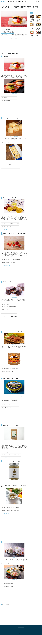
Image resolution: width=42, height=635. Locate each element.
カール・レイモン (6, 374)
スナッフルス (5, 229)
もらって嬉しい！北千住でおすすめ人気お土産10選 (38, 20)
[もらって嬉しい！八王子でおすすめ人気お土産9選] (32, 24)
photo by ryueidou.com (14, 297)
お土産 (11, 1)
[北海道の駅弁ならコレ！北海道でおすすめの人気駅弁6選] (32, 32)
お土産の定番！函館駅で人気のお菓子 (8, 31)
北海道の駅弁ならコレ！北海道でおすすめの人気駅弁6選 (32, 36)
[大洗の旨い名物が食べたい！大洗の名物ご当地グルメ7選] (38, 24)
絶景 (25, 1)
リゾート (19, 1)
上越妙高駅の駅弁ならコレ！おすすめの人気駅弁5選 (38, 36)
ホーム (8, 1)
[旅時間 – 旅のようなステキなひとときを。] (3, 1)
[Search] (40, 1)
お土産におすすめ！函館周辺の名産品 (8, 32)
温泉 (13, 1)
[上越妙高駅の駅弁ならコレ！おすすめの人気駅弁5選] (38, 32)
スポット (23, 1)
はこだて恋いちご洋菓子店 (7, 265)
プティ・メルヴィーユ (6, 169)
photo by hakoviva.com (14, 93)
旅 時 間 (19, 633)
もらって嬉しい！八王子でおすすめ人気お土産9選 (32, 28)
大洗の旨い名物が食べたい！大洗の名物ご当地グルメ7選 (38, 28)
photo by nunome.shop (14, 579)
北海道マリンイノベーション (7, 457)
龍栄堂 (5, 312)
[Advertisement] (14, 178)
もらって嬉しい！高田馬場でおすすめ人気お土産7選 (32, 20)
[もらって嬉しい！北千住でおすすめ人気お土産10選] (38, 16)
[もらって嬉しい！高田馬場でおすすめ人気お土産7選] (32, 16)
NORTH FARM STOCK (6, 513)
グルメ (16, 1)
